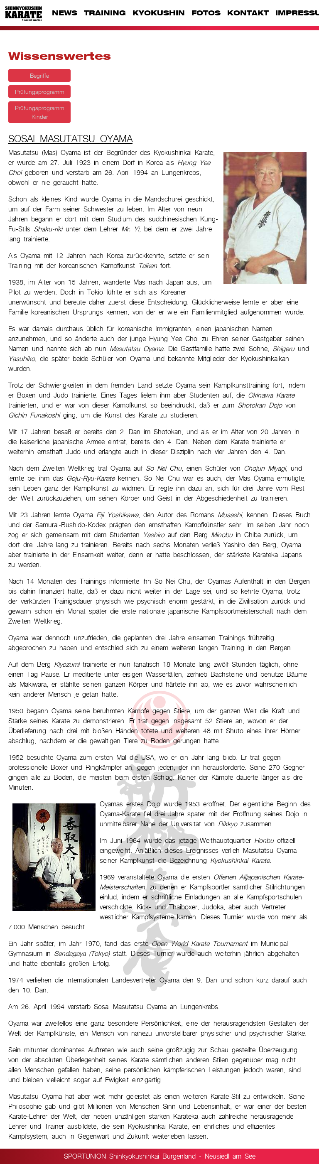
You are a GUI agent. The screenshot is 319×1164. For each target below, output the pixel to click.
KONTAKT (248, 13)
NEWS (64, 13)
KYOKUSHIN (159, 13)
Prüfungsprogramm (39, 91)
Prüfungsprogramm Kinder (39, 112)
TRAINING (105, 13)
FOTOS (206, 13)
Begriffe (39, 75)
